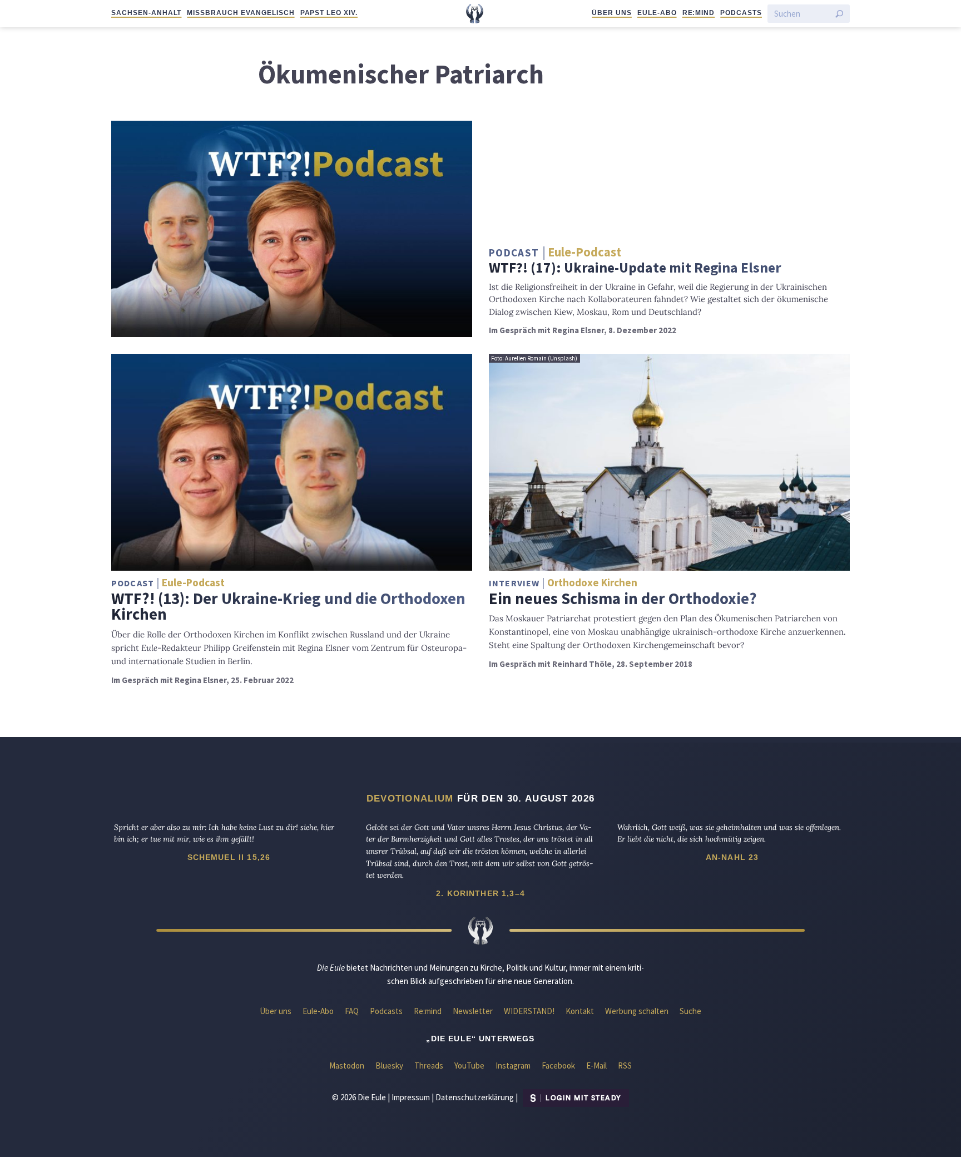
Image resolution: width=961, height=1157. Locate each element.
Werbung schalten (636, 1011)
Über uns (612, 13)
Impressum (411, 1097)
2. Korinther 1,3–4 (480, 893)
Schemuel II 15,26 (229, 857)
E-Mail (596, 1065)
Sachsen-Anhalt (146, 13)
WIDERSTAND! (529, 1011)
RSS (625, 1065)
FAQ (352, 1011)
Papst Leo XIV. (329, 13)
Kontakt (580, 1011)
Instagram (513, 1065)
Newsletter (473, 1011)
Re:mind (698, 13)
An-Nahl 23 (732, 857)
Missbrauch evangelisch (240, 13)
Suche (690, 1011)
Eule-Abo (657, 13)
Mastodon (346, 1065)
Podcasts (741, 13)
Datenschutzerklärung (474, 1097)
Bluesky (389, 1065)
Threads (428, 1065)
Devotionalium (410, 798)
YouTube (469, 1065)
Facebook (558, 1065)
